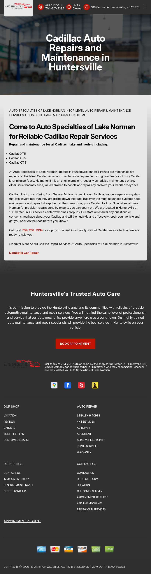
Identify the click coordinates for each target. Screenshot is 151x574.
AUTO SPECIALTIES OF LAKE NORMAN (37, 110)
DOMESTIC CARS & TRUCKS (47, 115)
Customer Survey (89, 491)
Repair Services (87, 446)
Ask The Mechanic (89, 503)
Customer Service (16, 439)
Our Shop (11, 406)
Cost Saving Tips (15, 491)
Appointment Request (92, 497)
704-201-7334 (32, 230)
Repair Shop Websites (45, 566)
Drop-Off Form (87, 478)
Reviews (9, 421)
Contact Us (12, 472)
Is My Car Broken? (16, 478)
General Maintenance (19, 485)
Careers (9, 427)
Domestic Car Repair (24, 253)
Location (10, 415)
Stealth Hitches (88, 415)
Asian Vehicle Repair (91, 439)
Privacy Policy (115, 566)
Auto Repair (87, 406)
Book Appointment (75, 344)
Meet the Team (14, 433)
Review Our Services (91, 509)
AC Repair (83, 427)
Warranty (84, 452)
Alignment (84, 433)
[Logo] (18, 8)
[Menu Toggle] (145, 7)
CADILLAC (78, 115)
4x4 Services (86, 421)
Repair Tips (13, 464)
